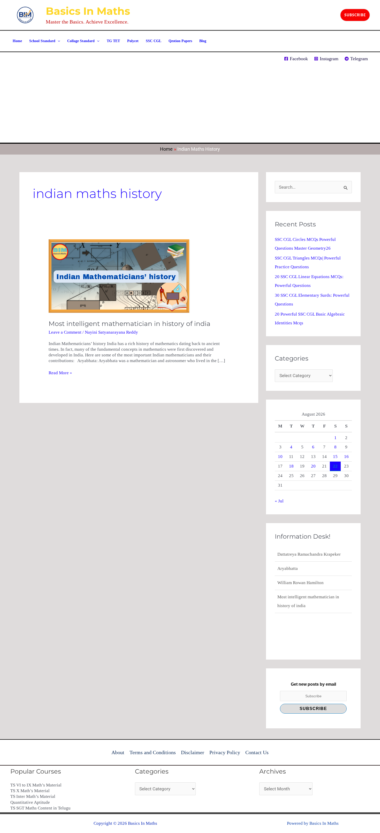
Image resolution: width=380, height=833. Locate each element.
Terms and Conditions (153, 752)
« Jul (279, 501)
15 (335, 456)
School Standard (42, 41)
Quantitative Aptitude (30, 802)
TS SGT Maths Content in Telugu (40, 808)
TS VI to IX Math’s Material (36, 785)
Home (17, 41)
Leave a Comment (65, 332)
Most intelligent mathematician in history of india (129, 323)
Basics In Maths (88, 11)
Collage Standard (81, 41)
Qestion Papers (180, 41)
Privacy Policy (224, 752)
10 (280, 456)
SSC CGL (153, 41)
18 (291, 466)
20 (313, 466)
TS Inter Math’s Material (32, 796)
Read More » (60, 372)
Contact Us (257, 752)
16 (346, 456)
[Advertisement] (190, 104)
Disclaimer (192, 752)
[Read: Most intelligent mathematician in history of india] (119, 275)
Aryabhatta (287, 566)
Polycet (133, 41)
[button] (355, 15)
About (117, 752)
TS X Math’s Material (30, 790)
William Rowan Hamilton (300, 581)
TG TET (113, 41)
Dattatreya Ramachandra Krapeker (309, 552)
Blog (202, 41)
